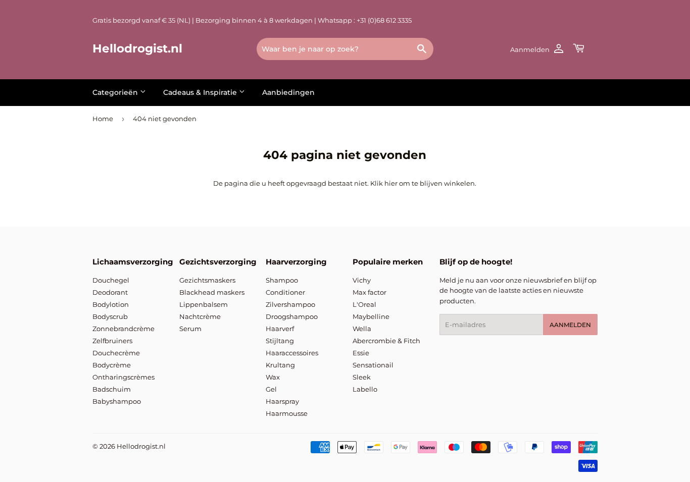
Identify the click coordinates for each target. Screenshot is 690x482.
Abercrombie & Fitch (386, 341)
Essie (361, 353)
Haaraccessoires (292, 353)
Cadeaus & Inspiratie (201, 92)
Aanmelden (570, 325)
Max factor (369, 292)
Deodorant (110, 292)
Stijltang (280, 341)
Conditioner (285, 292)
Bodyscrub (110, 316)
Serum (190, 329)
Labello (365, 389)
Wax (273, 377)
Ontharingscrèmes (123, 377)
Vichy (362, 280)
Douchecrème (116, 353)
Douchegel (110, 280)
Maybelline (371, 316)
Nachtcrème (200, 316)
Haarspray (282, 401)
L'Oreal (364, 304)
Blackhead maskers (211, 292)
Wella (362, 329)
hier (391, 183)
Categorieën (116, 92)
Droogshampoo (292, 316)
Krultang (280, 365)
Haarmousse (287, 413)
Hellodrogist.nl (137, 48)
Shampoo (282, 280)
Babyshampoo (116, 401)
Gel (271, 389)
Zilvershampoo (290, 304)
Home (102, 119)
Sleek (362, 377)
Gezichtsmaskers (207, 280)
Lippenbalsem (203, 304)
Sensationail (373, 365)
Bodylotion (110, 304)
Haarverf (280, 329)
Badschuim (111, 389)
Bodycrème (111, 365)
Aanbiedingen (288, 92)
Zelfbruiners (112, 341)
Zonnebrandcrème (123, 329)
